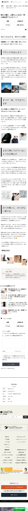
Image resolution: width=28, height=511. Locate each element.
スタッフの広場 (7, 318)
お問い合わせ (20, 25)
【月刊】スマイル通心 (7, 462)
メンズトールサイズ (21, 441)
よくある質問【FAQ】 (21, 454)
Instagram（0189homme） (21, 462)
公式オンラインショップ (21, 439)
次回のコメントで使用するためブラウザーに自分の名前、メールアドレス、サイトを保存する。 (13, 357)
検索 (25, 417)
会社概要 (7, 439)
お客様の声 (20, 21)
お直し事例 (7, 457)
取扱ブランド (7, 444)
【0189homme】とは (21, 449)
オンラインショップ (17, 2)
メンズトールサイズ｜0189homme (14, 487)
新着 (8, 21)
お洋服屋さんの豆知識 (7, 460)
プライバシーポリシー (21, 457)
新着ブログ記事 (7, 452)
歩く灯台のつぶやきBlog (7, 454)
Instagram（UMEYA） (21, 460)
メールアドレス (17, 351)
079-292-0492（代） (11, 391)
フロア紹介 (7, 441)
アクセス (8, 25)
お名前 (3, 351)
